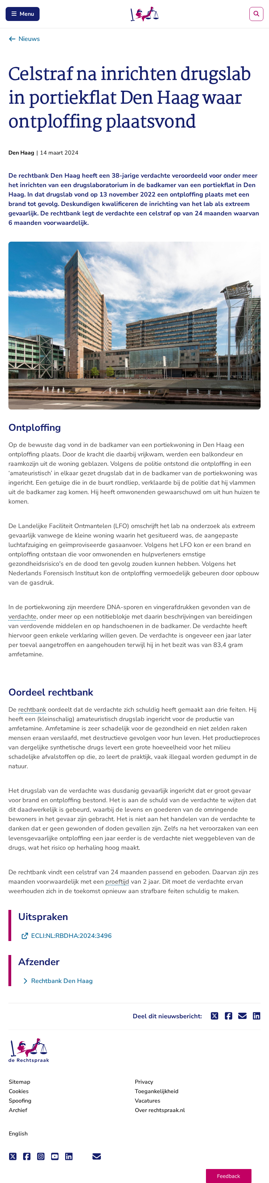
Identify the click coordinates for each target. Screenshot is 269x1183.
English (18, 1134)
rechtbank (32, 709)
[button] (228, 1176)
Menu (27, 14)
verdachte (22, 616)
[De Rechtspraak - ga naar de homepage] (28, 1050)
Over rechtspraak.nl (160, 1110)
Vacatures (147, 1101)
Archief (18, 1110)
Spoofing (20, 1101)
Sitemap (19, 1082)
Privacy (144, 1082)
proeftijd (117, 881)
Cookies (19, 1091)
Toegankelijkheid (156, 1091)
